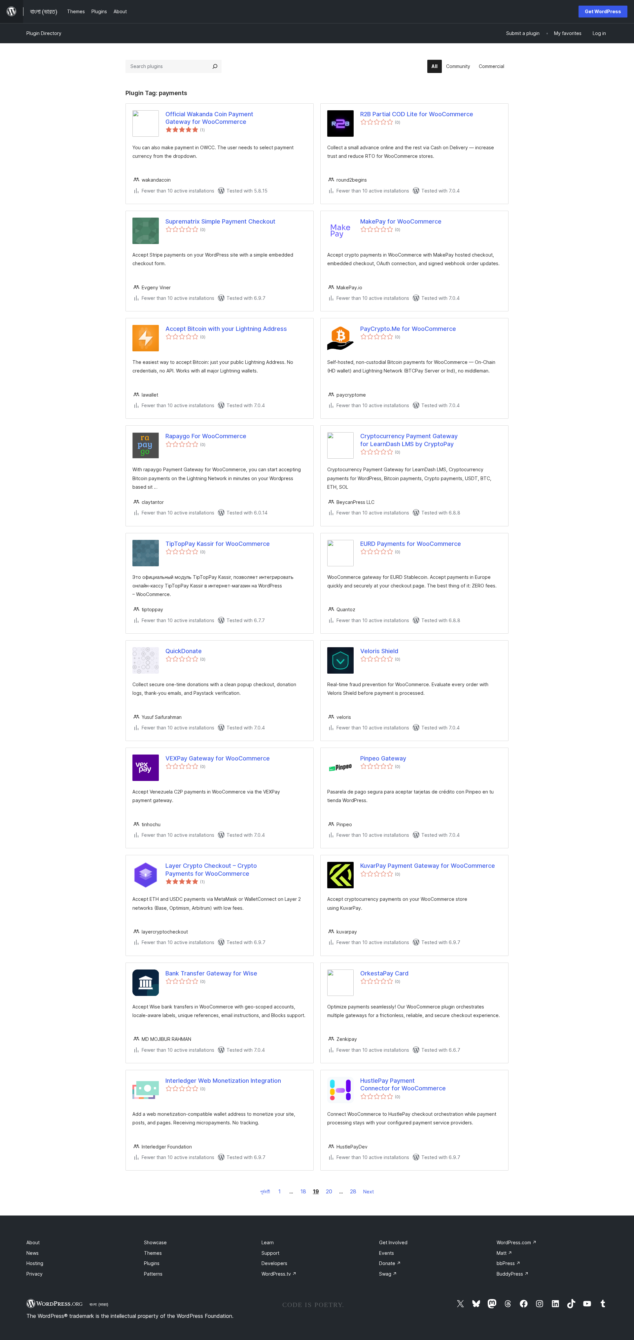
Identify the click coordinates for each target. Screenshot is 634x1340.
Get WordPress (603, 11)
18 (303, 1191)
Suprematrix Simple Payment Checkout (220, 221)
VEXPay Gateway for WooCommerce (217, 758)
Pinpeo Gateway (383, 758)
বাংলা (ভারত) (98, 1304)
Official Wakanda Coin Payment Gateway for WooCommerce (209, 118)
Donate (390, 1263)
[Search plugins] (215, 66)
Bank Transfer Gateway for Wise (211, 973)
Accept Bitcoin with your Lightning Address (226, 328)
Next (368, 1191)
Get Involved (393, 1242)
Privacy (34, 1274)
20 (329, 1191)
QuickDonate (183, 651)
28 (353, 1191)
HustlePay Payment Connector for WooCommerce (403, 1084)
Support (270, 1253)
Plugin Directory (43, 33)
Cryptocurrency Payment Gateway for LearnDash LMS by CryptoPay (409, 440)
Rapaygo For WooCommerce (205, 436)
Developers (274, 1263)
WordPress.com (517, 1242)
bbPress (508, 1263)
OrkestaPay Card (384, 973)
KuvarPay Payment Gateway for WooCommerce (427, 865)
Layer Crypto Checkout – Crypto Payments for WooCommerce (211, 869)
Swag (388, 1274)
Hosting (34, 1263)
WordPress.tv (279, 1274)
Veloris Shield (379, 651)
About (33, 1242)
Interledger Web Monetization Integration (223, 1080)
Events (386, 1253)
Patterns (153, 1274)
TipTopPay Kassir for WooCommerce (217, 543)
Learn (268, 1242)
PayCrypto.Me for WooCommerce (408, 328)
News (32, 1253)
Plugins (151, 1263)
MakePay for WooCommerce (400, 221)
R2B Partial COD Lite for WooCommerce (416, 114)
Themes (153, 1253)
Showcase (155, 1242)
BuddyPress (513, 1274)
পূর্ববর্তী (265, 1191)
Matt (504, 1253)
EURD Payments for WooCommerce (410, 543)
